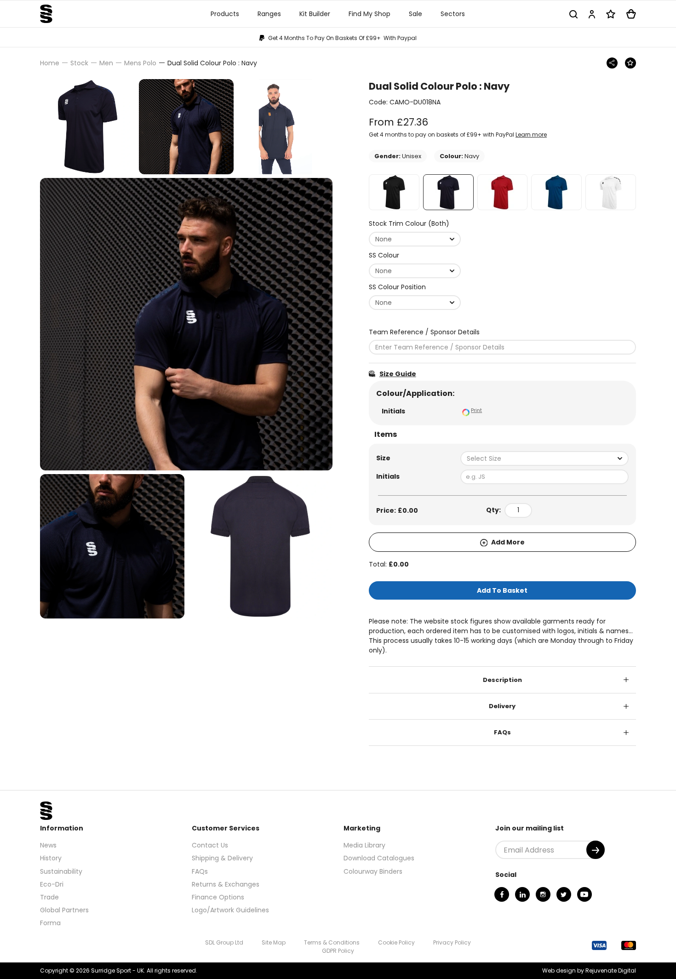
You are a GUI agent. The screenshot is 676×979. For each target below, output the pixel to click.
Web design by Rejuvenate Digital (589, 970)
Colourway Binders (373, 871)
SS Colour (384, 255)
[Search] (573, 14)
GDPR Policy (338, 951)
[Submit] (595, 850)
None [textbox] (383, 239)
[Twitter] (563, 894)
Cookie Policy (396, 942)
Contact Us (210, 845)
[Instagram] (543, 894)
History (51, 858)
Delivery (502, 706)
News (48, 845)
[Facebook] (501, 894)
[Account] (592, 14)
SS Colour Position (397, 287)
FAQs (502, 732)
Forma (50, 922)
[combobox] (415, 239)
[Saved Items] (610, 14)
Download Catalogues (379, 858)
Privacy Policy (452, 942)
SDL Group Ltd (224, 942)
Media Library (364, 845)
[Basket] (631, 14)
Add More (507, 542)
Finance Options (218, 897)
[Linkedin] (522, 894)
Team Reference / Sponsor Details (424, 332)
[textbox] (544, 458)
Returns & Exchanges (225, 884)
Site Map (274, 942)
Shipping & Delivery (222, 858)
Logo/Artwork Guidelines (230, 910)
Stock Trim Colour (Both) (409, 223)
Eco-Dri (51, 884)
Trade (49, 897)
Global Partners (64, 910)
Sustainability (61, 871)
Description (502, 680)
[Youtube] (584, 894)
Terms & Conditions (332, 942)
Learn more (531, 134)
